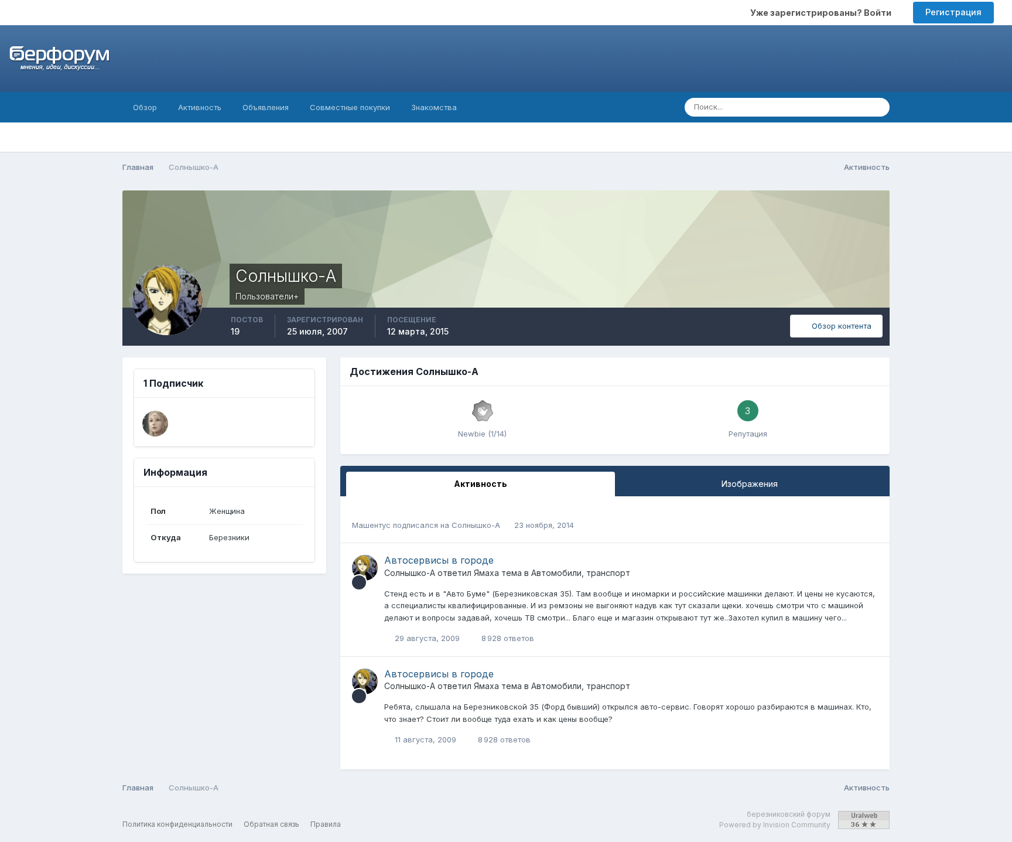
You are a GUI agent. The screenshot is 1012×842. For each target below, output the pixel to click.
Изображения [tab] (750, 484)
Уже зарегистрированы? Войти (822, 13)
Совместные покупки (350, 107)
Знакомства (434, 107)
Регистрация (953, 12)
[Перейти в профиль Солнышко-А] (365, 568)
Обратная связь (271, 824)
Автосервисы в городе (439, 560)
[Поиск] (877, 107)
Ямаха (486, 573)
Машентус (371, 525)
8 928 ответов (506, 638)
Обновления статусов (810, 107)
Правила (325, 824)
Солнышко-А (476, 525)
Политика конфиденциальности (177, 824)
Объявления (265, 107)
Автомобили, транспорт (580, 573)
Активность (199, 107)
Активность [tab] (480, 484)
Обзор (145, 107)
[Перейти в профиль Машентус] (155, 424)
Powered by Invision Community (774, 824)
